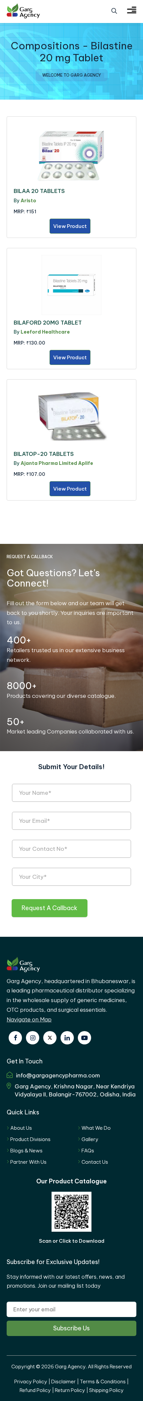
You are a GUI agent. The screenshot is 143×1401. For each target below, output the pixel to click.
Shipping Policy (106, 1390)
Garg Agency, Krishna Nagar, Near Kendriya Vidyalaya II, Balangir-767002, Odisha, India (75, 1090)
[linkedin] (67, 1037)
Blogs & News (26, 1150)
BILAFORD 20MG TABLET (48, 322)
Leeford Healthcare (45, 332)
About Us (21, 1127)
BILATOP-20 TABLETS (44, 454)
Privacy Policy (30, 1381)
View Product (70, 226)
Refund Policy (35, 1390)
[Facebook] (15, 1037)
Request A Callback (49, 908)
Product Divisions (30, 1139)
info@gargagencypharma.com (58, 1075)
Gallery (89, 1139)
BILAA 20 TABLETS (39, 191)
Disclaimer (63, 1381)
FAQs (87, 1150)
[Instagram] (32, 1037)
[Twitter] (50, 1037)
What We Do (96, 1127)
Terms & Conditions (103, 1381)
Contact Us (94, 1161)
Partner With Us (28, 1161)
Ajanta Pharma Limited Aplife (57, 463)
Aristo (28, 201)
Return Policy (70, 1390)
